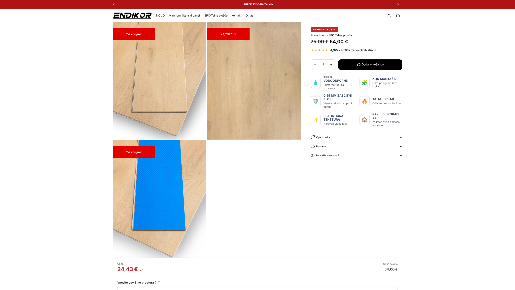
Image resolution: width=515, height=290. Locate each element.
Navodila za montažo (328, 155)
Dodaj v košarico (373, 64)
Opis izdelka (323, 137)
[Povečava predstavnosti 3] (159, 199)
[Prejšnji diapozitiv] (114, 4)
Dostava (321, 146)
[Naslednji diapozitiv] (397, 4)
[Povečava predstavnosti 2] (254, 81)
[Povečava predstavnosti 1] (159, 81)
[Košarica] (397, 15)
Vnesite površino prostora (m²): (139, 282)
